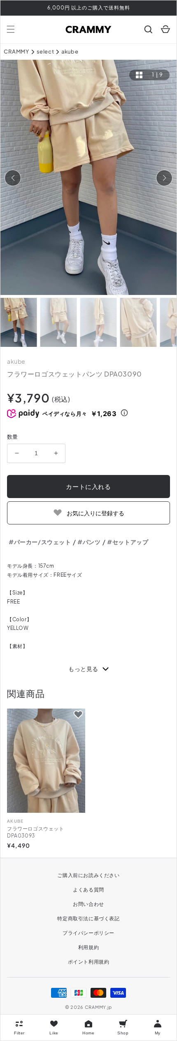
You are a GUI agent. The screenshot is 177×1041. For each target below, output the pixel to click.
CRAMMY (16, 51)
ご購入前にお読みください (88, 875)
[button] (11, 29)
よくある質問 (88, 890)
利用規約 (88, 947)
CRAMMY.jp (98, 1007)
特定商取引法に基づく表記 (88, 918)
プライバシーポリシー (88, 933)
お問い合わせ (88, 904)
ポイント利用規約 (88, 962)
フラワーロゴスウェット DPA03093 (35, 832)
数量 (12, 436)
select (45, 51)
